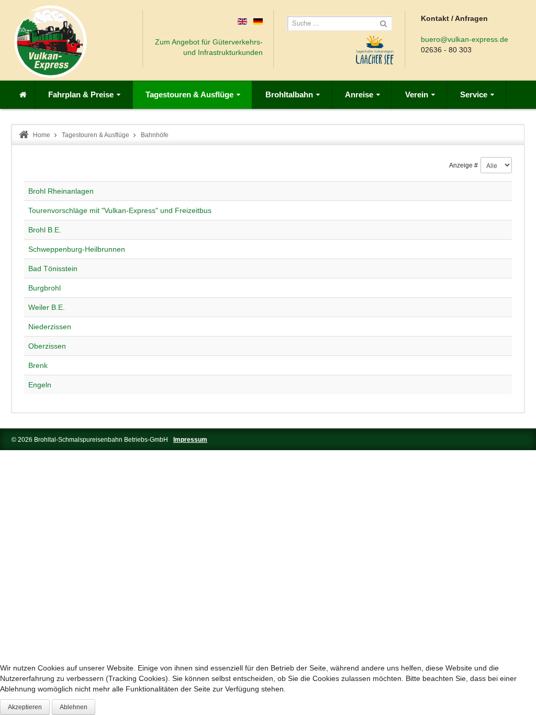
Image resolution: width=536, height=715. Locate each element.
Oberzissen (47, 346)
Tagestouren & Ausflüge (95, 135)
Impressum (190, 439)
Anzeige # (463, 165)
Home (41, 135)
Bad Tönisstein (52, 268)
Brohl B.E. (44, 230)
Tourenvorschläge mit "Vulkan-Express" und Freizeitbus (119, 210)
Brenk (38, 365)
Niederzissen (49, 326)
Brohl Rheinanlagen (61, 191)
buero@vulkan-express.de (464, 39)
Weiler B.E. (46, 307)
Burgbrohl (44, 288)
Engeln (39, 385)
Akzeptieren (25, 707)
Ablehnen (73, 707)
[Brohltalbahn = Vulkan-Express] (51, 42)
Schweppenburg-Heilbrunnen (76, 249)
